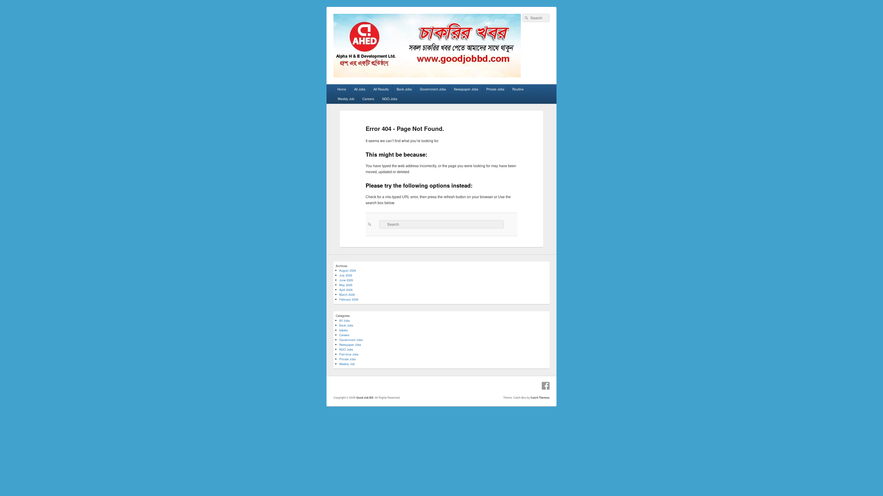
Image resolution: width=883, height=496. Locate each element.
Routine (518, 89)
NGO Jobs (389, 98)
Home (341, 89)
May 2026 (345, 285)
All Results (381, 89)
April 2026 (346, 289)
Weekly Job (346, 98)
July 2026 (345, 275)
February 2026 (348, 299)
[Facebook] (546, 386)
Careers (368, 98)
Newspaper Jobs (466, 89)
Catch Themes (540, 397)
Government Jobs (433, 89)
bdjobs (343, 330)
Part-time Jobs (349, 354)
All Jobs (359, 89)
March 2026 (347, 294)
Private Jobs (495, 89)
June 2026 (346, 280)
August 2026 (347, 270)
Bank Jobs (404, 89)
